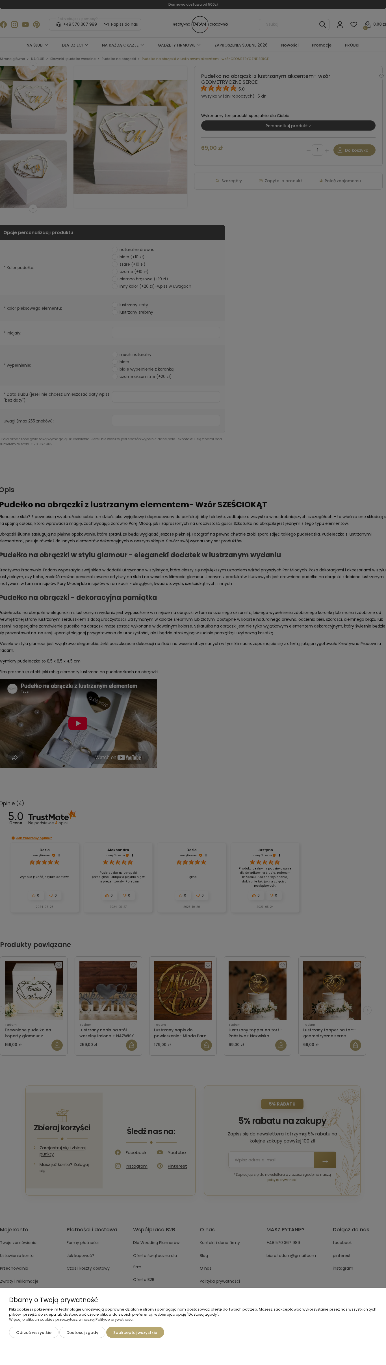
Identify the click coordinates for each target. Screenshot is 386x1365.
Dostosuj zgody (82, 1332)
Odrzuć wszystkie (33, 1332)
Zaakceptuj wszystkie (135, 1332)
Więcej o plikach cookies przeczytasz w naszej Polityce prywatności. (71, 1319)
